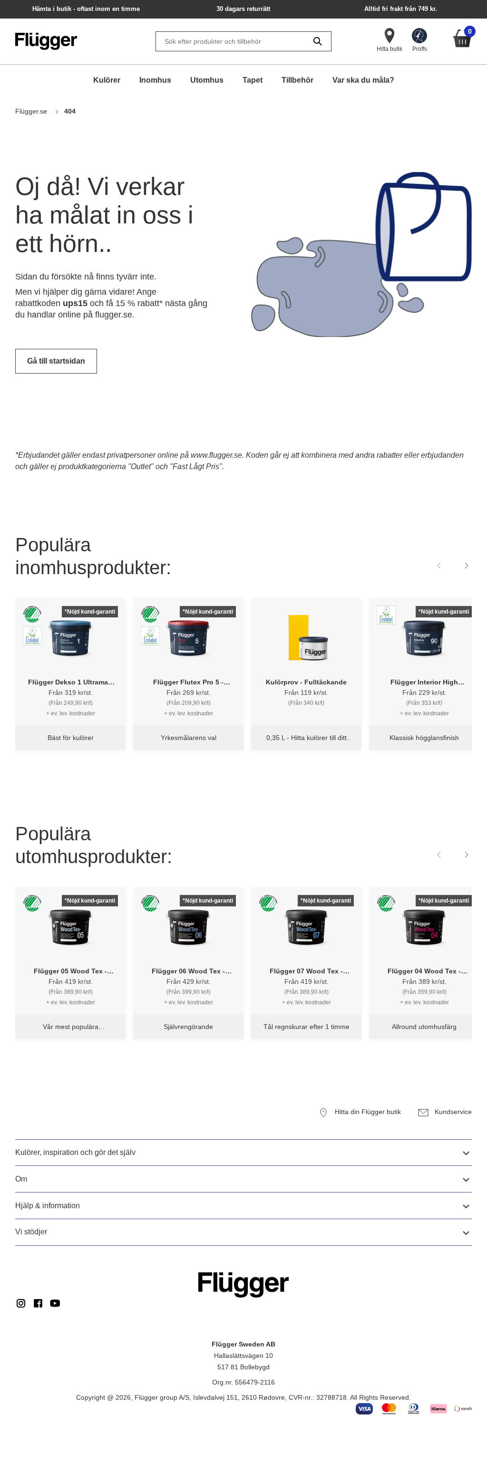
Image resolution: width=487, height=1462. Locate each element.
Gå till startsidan (56, 361)
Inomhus (155, 80)
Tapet (253, 80)
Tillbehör (297, 80)
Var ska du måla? (363, 80)
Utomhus (207, 80)
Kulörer (106, 80)
